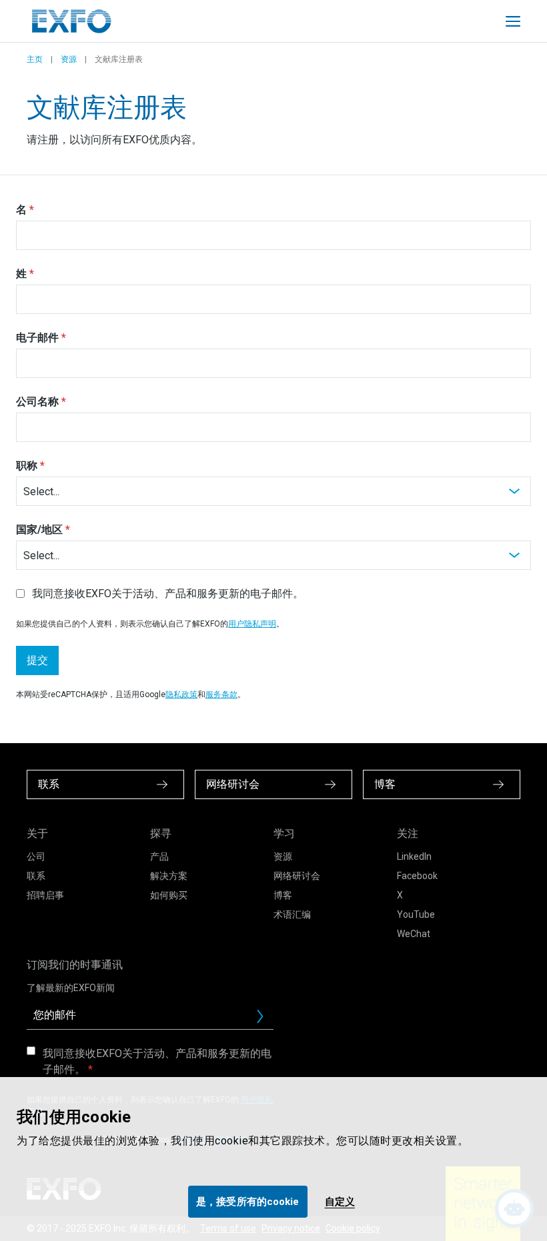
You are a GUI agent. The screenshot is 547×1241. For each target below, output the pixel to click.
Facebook (417, 875)
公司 (36, 856)
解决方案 (168, 875)
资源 (69, 59)
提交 (37, 660)
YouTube (416, 914)
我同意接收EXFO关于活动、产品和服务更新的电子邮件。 (157, 1061)
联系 (36, 875)
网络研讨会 (297, 875)
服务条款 (221, 694)
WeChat (413, 933)
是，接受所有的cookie (247, 1202)
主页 (35, 59)
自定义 (340, 1202)
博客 (283, 895)
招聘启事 (45, 895)
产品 (159, 856)
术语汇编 (292, 914)
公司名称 (37, 401)
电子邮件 (37, 337)
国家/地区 (39, 529)
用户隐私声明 (252, 623)
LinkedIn (414, 856)
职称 (26, 465)
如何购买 (168, 895)
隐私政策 (181, 694)
